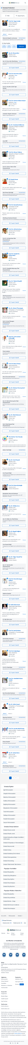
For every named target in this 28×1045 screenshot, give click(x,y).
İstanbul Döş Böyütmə (9, 886)
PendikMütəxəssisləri (8, 819)
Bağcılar (15, 583)
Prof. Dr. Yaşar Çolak (14, 21)
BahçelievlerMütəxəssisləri (10, 808)
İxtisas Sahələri (4, 981)
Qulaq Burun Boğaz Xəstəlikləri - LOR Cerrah (16, 127)
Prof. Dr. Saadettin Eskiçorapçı (14, 254)
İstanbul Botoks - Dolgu (9, 901)
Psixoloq (11, 438)
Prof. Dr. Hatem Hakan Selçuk (17, 100)
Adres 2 (10, 34)
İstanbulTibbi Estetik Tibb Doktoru (12, 864)
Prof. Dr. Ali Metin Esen (15, 229)
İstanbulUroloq (7, 850)
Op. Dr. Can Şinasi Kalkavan (16, 125)
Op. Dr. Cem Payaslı (14, 460)
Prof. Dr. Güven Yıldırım (15, 152)
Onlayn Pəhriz (22, 934)
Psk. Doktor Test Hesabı (15, 437)
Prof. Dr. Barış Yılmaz (14, 363)
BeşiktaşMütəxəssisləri (9, 804)
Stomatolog (11, 181)
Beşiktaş (15, 56)
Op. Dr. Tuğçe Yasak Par (15, 557)
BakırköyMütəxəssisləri (9, 797)
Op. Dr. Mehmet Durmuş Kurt (17, 388)
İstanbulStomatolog (8, 860)
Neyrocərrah (12, 340)
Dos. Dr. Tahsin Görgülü (15, 281)
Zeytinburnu (16, 683)
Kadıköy (15, 463)
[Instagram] (15, 1043)
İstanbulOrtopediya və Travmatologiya (13, 842)
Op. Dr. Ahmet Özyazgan (16, 308)
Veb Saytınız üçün (19, 981)
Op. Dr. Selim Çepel (14, 704)
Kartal (14, 633)
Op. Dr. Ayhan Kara (14, 753)
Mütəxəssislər (12, 915)
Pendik (14, 391)
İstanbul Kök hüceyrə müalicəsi (11, 905)
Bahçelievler (16, 488)
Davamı (24, 29)
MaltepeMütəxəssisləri (9, 815)
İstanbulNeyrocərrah (8, 846)
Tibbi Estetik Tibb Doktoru (15, 606)
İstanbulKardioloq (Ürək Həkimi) (11, 853)
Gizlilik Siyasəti (4, 998)
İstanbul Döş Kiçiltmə (8, 879)
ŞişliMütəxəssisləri (8, 790)
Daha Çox (21, 46)
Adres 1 (4, 34)
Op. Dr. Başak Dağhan (15, 531)
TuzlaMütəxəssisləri (8, 811)
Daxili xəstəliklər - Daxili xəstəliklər (17, 730)
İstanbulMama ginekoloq (9, 857)
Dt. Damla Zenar (13, 179)
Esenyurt (15, 208)
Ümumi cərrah (12, 389)
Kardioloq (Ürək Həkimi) (14, 231)
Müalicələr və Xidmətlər (6, 985)
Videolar (3, 933)
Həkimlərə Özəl (18, 979)
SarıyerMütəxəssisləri (9, 822)
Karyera (19, 984)
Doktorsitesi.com (5, 1008)
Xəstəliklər (3, 983)
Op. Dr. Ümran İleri (14, 53)
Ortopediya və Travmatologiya (16, 310)
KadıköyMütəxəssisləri (9, 800)
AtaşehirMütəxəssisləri (9, 793)
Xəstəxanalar (4, 987)
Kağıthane (15, 440)
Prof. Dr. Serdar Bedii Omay (16, 728)
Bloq (8, 933)
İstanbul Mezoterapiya (9, 883)
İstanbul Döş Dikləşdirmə (9, 875)
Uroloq (10, 257)
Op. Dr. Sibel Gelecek (15, 415)
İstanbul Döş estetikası (9, 897)
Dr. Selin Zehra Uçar (14, 604)
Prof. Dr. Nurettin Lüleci (15, 73)
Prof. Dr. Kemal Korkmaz (15, 205)
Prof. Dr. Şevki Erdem (15, 630)
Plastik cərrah (12, 54)
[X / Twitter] (12, 1043)
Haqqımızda (4, 993)
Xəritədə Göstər (22, 38)
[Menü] (2, 2)
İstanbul (10, 24)
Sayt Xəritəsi (4, 1001)
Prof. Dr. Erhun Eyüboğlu (15, 485)
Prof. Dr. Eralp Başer (14, 651)
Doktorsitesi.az (4, 1006)
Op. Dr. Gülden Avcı (14, 506)
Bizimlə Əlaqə (4, 996)
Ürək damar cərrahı (13, 206)
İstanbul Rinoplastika (8, 872)
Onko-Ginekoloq (13, 652)
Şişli (14, 77)
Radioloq (11, 102)
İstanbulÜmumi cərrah (9, 830)
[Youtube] (17, 1043)
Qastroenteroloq (13, 23)
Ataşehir (15, 24)
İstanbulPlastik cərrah (9, 833)
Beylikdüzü (15, 311)
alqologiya (11, 75)
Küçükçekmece (16, 367)
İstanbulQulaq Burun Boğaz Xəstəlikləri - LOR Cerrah (13, 838)
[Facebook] (10, 1043)
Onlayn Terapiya (13, 934)
